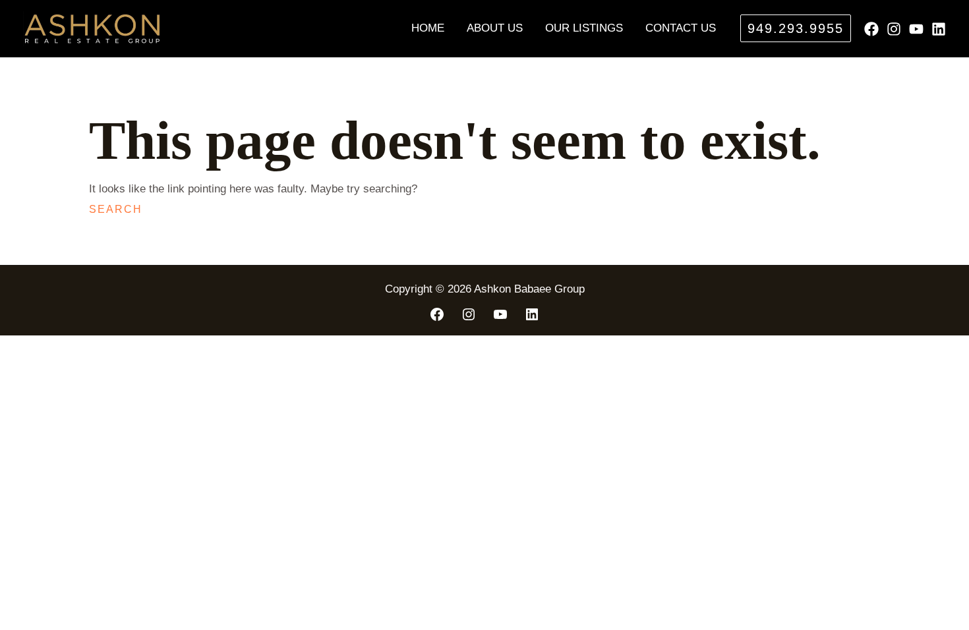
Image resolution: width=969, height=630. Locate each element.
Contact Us (680, 28)
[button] (795, 28)
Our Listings (584, 28)
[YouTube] (916, 29)
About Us (495, 28)
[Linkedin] (938, 29)
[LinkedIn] (532, 314)
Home (427, 28)
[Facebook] (871, 29)
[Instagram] (894, 29)
